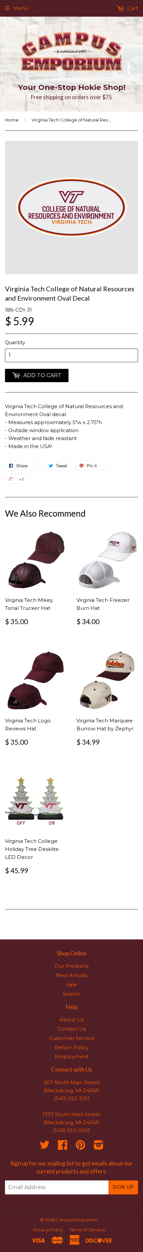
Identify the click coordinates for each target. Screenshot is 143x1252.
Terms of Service (87, 1229)
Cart (132, 8)
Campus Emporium (77, 1219)
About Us (71, 1019)
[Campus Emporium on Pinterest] (80, 1147)
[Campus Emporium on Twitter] (45, 1147)
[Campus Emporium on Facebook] (63, 1147)
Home (12, 120)
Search (71, 994)
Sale (71, 984)
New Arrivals (71, 975)
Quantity (15, 343)
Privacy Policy (48, 1229)
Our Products (71, 966)
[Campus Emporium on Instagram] (98, 1147)
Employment (71, 1056)
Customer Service (71, 1038)
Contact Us (72, 1029)
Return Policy (71, 1047)
